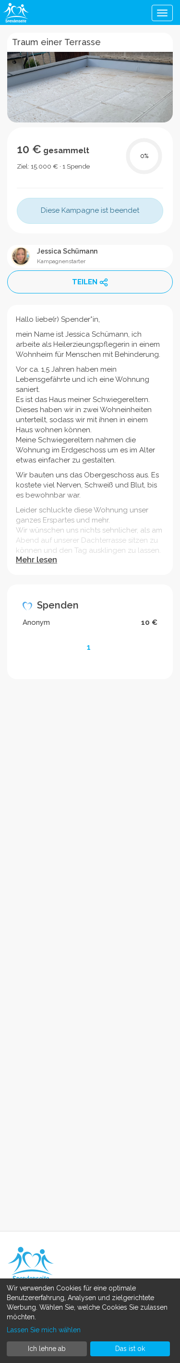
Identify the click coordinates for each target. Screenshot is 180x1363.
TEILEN (84, 282)
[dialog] (90, 1320)
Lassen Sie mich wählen (44, 1330)
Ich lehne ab (47, 1348)
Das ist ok (130, 1348)
